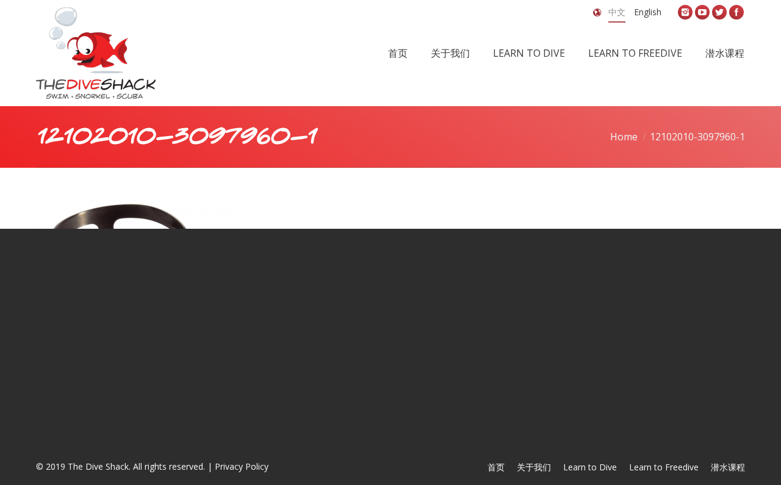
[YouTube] (702, 12)
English (647, 12)
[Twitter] (719, 12)
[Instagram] (685, 12)
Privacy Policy (241, 466)
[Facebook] (736, 12)
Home (624, 136)
